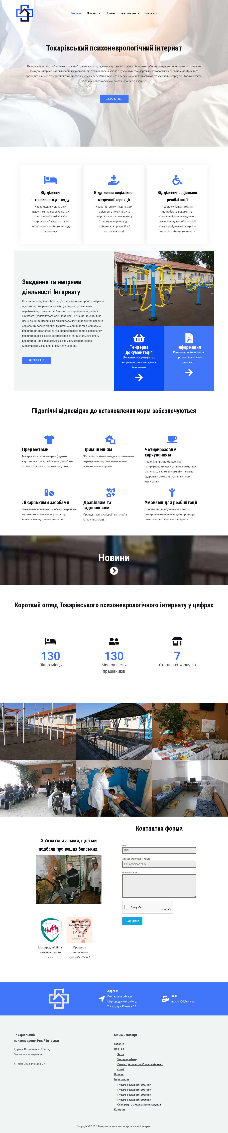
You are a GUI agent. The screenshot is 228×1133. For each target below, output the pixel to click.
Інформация (121, 1079)
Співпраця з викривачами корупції (139, 1104)
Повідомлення (129, 872)
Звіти (120, 1054)
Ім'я (124, 845)
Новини (119, 1074)
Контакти (120, 1109)
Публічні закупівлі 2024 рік (134, 1089)
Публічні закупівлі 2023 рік (134, 1084)
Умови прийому (127, 1059)
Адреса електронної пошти (136, 859)
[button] (114, 99)
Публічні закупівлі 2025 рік (134, 1094)
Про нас (119, 1048)
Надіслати (132, 921)
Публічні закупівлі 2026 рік (134, 1099)
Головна (119, 1043)
